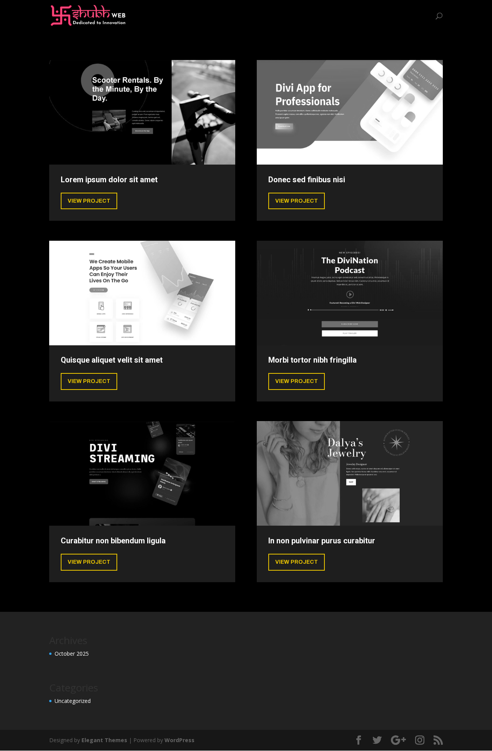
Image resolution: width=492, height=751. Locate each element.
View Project (89, 201)
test (372, 16)
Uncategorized (407, 16)
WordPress (179, 740)
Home (278, 16)
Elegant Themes (104, 740)
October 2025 (72, 653)
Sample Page (339, 16)
